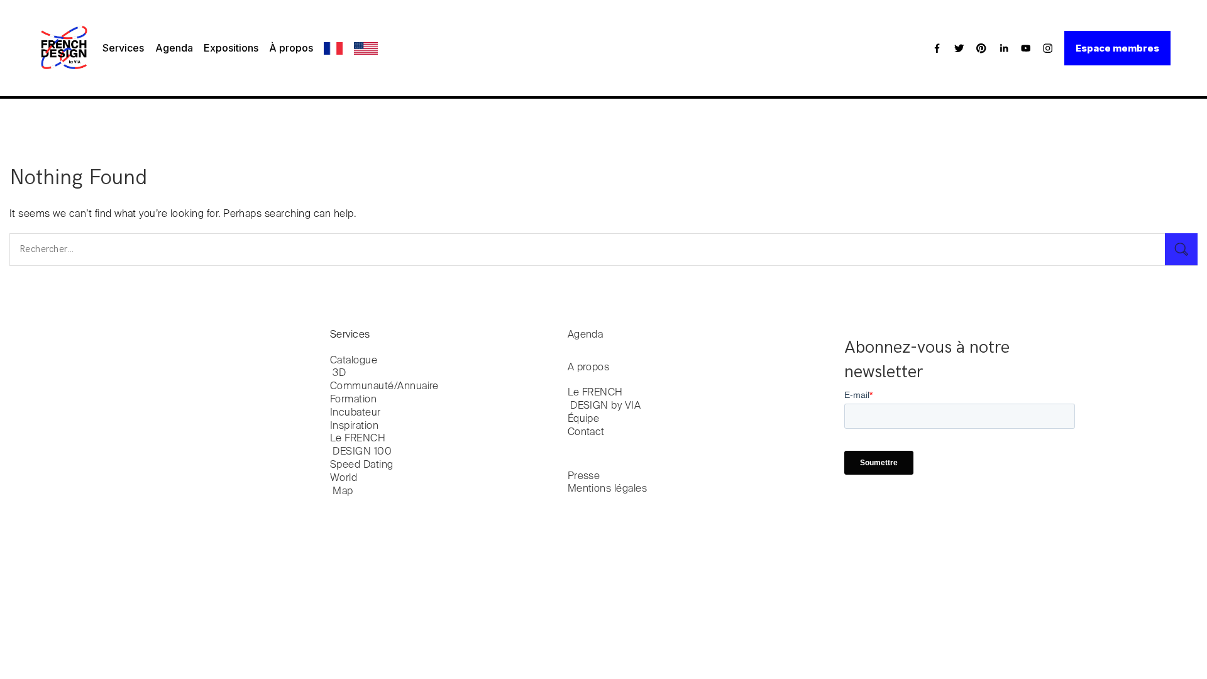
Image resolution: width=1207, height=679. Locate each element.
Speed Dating (362, 465)
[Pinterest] (981, 47)
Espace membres (1117, 48)
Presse (584, 477)
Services (123, 47)
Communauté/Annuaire (384, 387)
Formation (353, 400)
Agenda (174, 47)
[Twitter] (959, 47)
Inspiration (354, 426)
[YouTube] (1026, 47)
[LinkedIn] (1004, 47)
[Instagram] (1048, 47)
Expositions (231, 47)
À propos (291, 47)
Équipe (584, 419)
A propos (589, 368)
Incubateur (355, 413)
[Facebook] (937, 47)
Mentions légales (608, 489)
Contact (586, 433)
